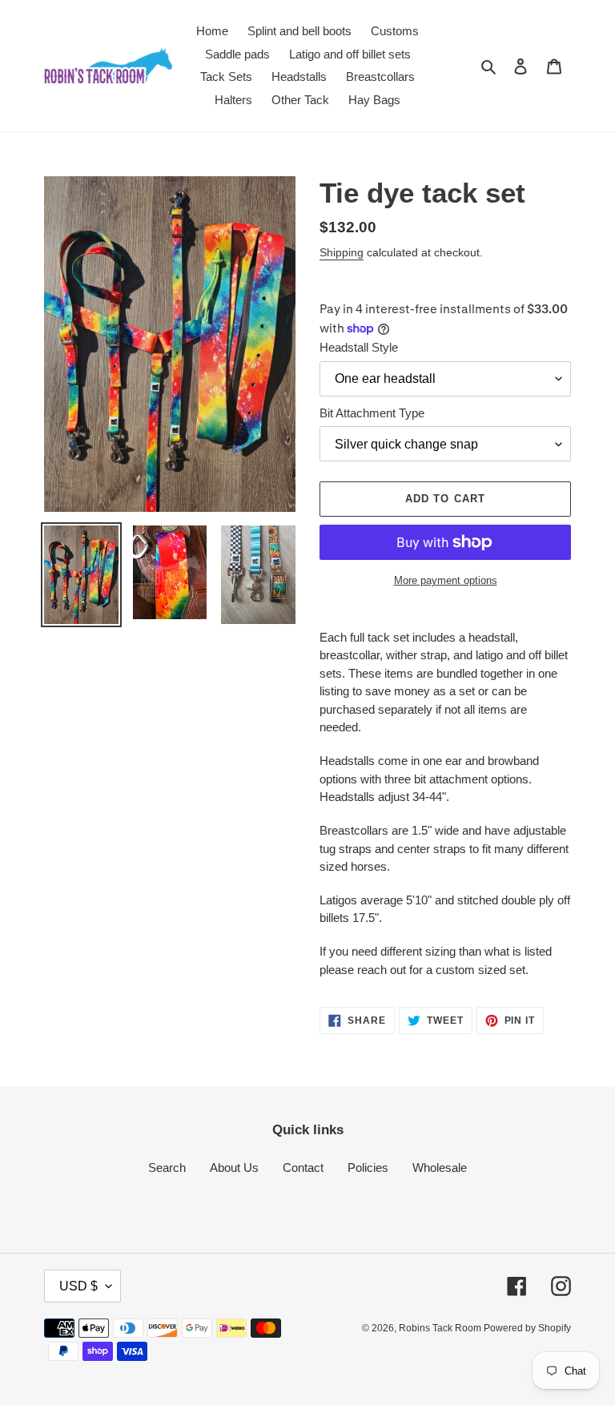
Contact (303, 1167)
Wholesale (439, 1167)
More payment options (445, 580)
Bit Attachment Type (372, 413)
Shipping (342, 252)
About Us (234, 1167)
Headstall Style (359, 347)
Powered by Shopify (527, 1328)
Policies (368, 1167)
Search (167, 1167)
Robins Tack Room (441, 1328)
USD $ (78, 1286)
